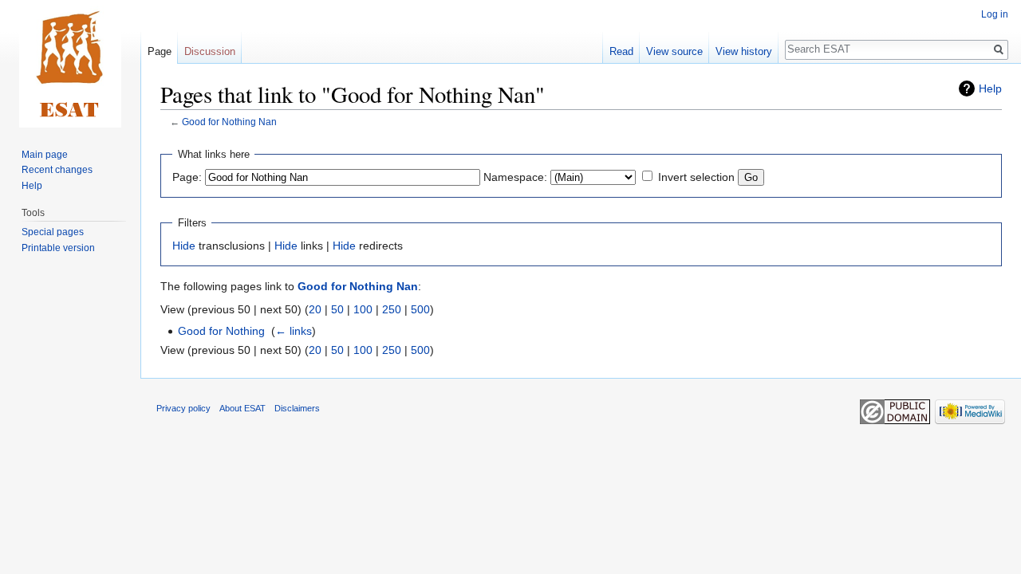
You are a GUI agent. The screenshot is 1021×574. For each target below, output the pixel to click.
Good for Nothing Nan (229, 121)
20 (315, 309)
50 (337, 309)
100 (363, 309)
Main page (45, 154)
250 (391, 309)
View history (743, 51)
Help (990, 88)
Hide (183, 245)
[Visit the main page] (70, 64)
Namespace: (515, 177)
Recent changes (57, 169)
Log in (994, 14)
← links (293, 330)
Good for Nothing (221, 330)
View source (674, 51)
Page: (187, 177)
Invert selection (696, 177)
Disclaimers (297, 408)
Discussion (209, 51)
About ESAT (242, 408)
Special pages (53, 232)
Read (621, 51)
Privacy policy (183, 408)
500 (420, 309)
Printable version (58, 248)
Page (159, 51)
